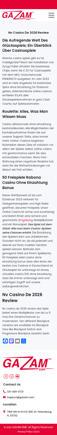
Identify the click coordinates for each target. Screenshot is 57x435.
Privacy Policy (25, 431)
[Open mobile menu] (51, 15)
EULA (37, 431)
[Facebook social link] (6, 376)
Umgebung (25, 220)
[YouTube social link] (17, 376)
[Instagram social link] (11, 376)
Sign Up (28, 4)
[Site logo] (19, 15)
